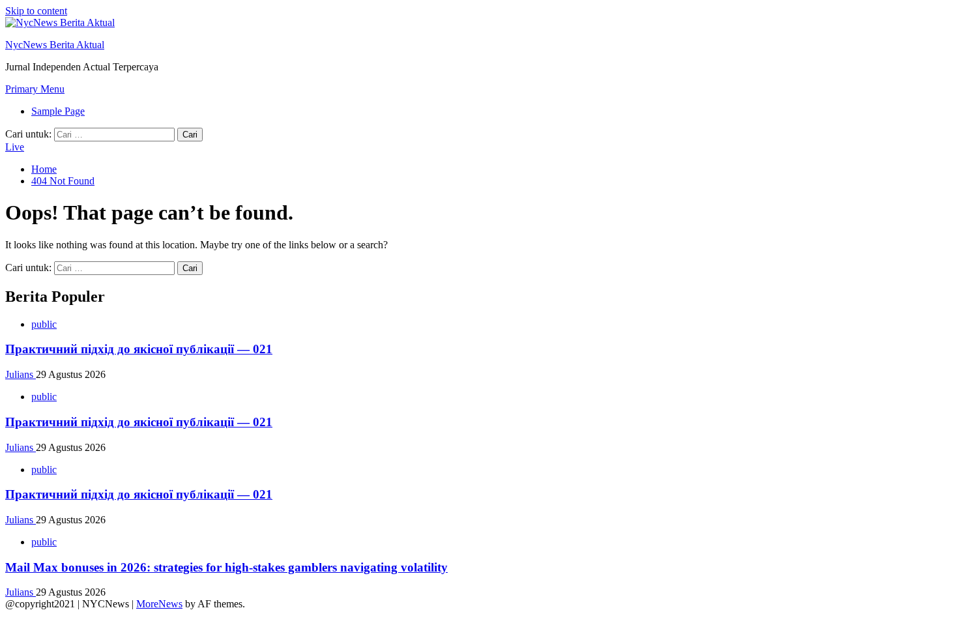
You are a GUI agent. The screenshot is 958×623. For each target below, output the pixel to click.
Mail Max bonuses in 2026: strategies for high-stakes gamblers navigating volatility (226, 567)
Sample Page (58, 111)
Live (14, 146)
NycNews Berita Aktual (54, 44)
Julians (20, 374)
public (44, 324)
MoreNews (159, 603)
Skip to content (36, 10)
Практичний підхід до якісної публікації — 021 (138, 349)
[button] (35, 88)
